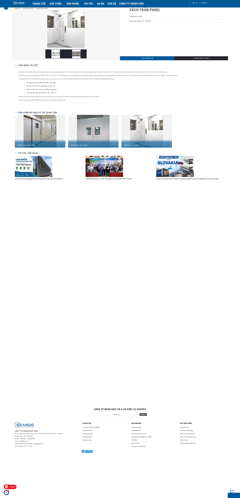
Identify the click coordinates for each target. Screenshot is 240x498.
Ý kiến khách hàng (87, 437)
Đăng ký (143, 414)
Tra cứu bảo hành (87, 440)
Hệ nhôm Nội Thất (136, 430)
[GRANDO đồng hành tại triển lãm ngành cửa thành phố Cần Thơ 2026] (104, 176)
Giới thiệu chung (184, 427)
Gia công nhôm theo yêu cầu (138, 433)
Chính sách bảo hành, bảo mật (188, 437)
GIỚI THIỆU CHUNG (186, 423)
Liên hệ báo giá (147, 58)
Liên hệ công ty (184, 440)
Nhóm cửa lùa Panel (26, 145)
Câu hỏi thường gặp (87, 433)
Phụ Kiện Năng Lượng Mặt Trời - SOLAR (141, 437)
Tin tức (88, 3)
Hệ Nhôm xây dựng (136, 427)
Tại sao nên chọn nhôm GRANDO (91, 427)
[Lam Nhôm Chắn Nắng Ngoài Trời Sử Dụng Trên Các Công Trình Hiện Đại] (33, 176)
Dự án (100, 3)
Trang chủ (39, 3)
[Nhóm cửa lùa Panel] (40, 131)
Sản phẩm (72, 3)
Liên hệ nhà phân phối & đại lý (188, 443)
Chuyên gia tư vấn (201, 58)
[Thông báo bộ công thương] (87, 452)
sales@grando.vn (38, 444)
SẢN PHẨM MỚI (136, 423)
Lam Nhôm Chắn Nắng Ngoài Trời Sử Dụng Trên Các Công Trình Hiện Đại (39, 179)
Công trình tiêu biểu (87, 430)
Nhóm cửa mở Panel (79, 145)
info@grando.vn (24, 441)
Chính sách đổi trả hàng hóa (187, 433)
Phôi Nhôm (134, 440)
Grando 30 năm (135, 443)
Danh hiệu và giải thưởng (186, 430)
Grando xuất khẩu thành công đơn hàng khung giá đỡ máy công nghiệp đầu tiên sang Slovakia (187, 179)
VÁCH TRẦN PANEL (131, 145)
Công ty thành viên (131, 3)
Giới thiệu (56, 3)
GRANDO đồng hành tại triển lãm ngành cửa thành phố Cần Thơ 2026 (108, 179)
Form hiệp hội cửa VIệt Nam (138, 446)
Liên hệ (111, 3)
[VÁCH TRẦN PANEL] (66, 47)
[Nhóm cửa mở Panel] (93, 131)
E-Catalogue (204, 3)
